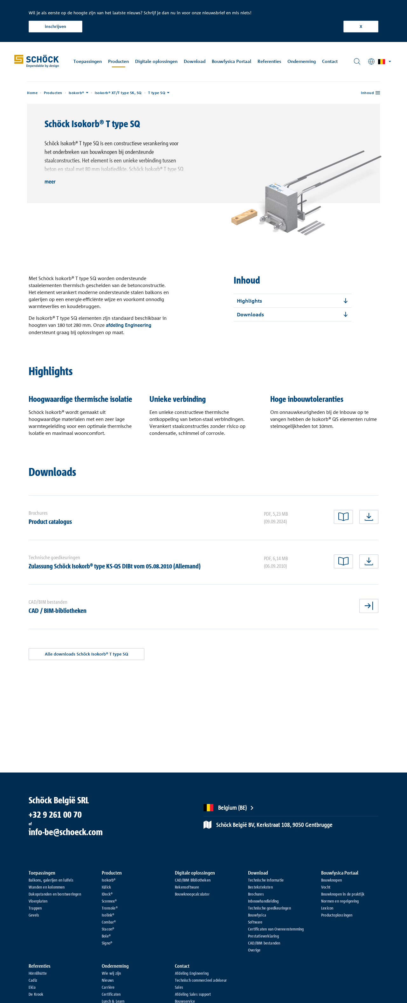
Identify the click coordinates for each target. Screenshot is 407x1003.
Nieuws (108, 980)
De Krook (36, 994)
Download (194, 61)
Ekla (32, 987)
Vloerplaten (38, 900)
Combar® (109, 921)
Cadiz (33, 980)
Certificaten (111, 994)
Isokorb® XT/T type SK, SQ (118, 93)
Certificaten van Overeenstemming (276, 928)
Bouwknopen (331, 880)
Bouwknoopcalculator (192, 894)
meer (50, 181)
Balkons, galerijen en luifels (51, 880)
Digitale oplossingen (156, 61)
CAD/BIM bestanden (264, 942)
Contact (330, 61)
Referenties (269, 61)
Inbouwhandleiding (263, 900)
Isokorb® (76, 93)
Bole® (106, 935)
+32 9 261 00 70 (55, 814)
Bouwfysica (257, 914)
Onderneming (301, 61)
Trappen (35, 907)
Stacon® (108, 928)
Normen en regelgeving (340, 900)
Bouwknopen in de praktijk (342, 894)
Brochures (256, 894)
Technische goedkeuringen (269, 907)
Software (255, 921)
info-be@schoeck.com (66, 832)
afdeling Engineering (128, 325)
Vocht (325, 887)
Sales (179, 987)
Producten (118, 61)
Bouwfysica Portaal (231, 61)
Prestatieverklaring (263, 935)
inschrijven (55, 26)
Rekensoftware (187, 887)
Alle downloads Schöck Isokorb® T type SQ (86, 653)
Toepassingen (87, 61)
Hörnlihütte (38, 973)
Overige (254, 949)
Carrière (108, 987)
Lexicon (327, 907)
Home (32, 93)
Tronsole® (110, 907)
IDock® (107, 894)
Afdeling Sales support (193, 994)
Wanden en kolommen (47, 887)
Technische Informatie (266, 880)
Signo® (107, 942)
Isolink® (108, 914)
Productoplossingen (337, 914)
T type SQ (157, 93)
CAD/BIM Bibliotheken (192, 880)
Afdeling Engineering (192, 973)
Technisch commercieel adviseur (201, 980)
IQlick (106, 887)
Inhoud (367, 93)
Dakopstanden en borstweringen (55, 894)
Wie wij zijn (111, 973)
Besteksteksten (260, 887)
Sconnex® (109, 900)
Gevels (34, 914)
